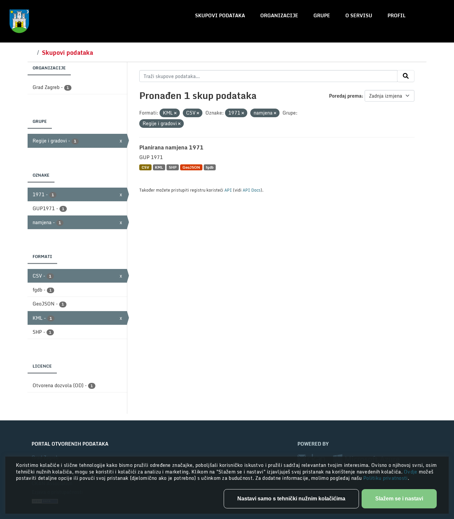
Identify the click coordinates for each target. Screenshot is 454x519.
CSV (145, 167)
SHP (172, 167)
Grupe (321, 15)
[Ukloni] (175, 113)
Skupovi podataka (220, 15)
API (228, 190)
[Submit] (405, 76)
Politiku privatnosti (385, 478)
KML (159, 167)
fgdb (209, 167)
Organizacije (279, 15)
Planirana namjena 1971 (171, 147)
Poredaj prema (345, 96)
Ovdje (411, 472)
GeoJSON (191, 167)
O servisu (358, 15)
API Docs (252, 190)
